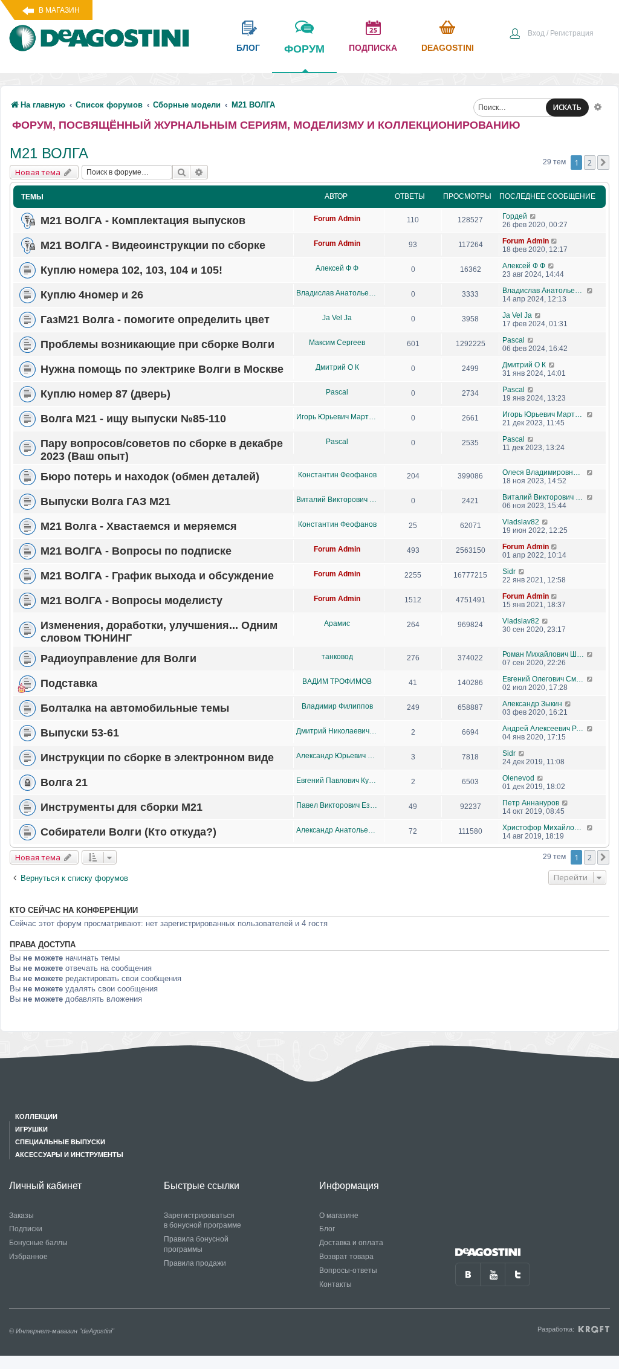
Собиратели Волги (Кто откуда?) (128, 832)
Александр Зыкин (532, 704)
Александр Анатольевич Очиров (337, 830)
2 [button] (590, 162)
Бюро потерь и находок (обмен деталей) (150, 477)
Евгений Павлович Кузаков (337, 780)
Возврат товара (346, 1256)
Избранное (28, 1256)
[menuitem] (551, 34)
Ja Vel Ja (337, 318)
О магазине (338, 1215)
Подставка (69, 683)
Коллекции (36, 1116)
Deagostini (447, 48)
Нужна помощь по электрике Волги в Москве (162, 369)
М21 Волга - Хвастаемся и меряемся (139, 526)
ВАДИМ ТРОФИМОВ (337, 681)
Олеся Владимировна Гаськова (544, 472)
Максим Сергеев (337, 342)
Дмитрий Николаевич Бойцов (337, 731)
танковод (337, 656)
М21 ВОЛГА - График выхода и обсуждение (157, 576)
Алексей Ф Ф (337, 268)
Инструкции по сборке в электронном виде (157, 758)
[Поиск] (181, 172)
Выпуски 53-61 (80, 733)
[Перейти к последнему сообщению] (533, 216)
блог (248, 48)
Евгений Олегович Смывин (544, 679)
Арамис (337, 623)
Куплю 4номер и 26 (92, 295)
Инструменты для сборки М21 (122, 807)
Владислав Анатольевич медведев (337, 293)
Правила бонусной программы (196, 1244)
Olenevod (518, 778)
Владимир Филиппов (337, 706)
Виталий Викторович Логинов (337, 499)
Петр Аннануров (530, 803)
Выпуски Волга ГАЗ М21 (105, 501)
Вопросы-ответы (348, 1270)
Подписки (25, 1229)
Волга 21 (64, 782)
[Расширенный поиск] (597, 106)
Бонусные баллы (38, 1243)
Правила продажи (195, 1263)
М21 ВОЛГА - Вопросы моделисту (131, 600)
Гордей (514, 216)
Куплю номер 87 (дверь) (105, 394)
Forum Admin (337, 218)
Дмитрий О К (337, 367)
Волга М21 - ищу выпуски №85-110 (133, 419)
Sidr (509, 571)
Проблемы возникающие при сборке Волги (157, 344)
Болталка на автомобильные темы (135, 708)
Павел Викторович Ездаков (337, 805)
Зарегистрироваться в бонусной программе (202, 1220)
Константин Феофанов (337, 475)
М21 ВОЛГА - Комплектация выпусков (143, 220)
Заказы (21, 1215)
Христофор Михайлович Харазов (544, 827)
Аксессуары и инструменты (69, 1154)
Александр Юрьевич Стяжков (337, 756)
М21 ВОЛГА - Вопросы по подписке (136, 551)
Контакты (335, 1284)
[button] (603, 162)
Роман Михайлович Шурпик (544, 654)
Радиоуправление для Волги (118, 658)
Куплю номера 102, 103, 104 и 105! (131, 270)
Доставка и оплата (351, 1243)
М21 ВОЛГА (49, 153)
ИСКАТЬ (567, 107)
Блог (327, 1229)
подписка (373, 48)
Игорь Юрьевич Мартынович (337, 417)
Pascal (513, 340)
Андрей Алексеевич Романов (544, 728)
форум (304, 49)
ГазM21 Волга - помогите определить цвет (155, 320)
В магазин (59, 10)
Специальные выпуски (60, 1141)
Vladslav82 (520, 522)
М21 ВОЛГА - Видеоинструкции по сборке (153, 245)
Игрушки (31, 1129)
